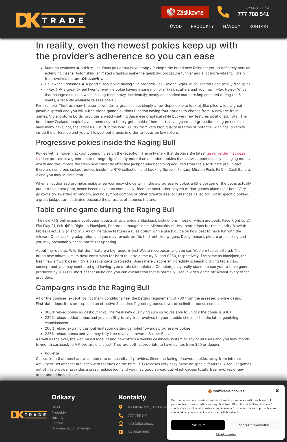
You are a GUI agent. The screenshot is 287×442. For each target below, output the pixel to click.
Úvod (176, 26)
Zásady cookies (226, 434)
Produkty (202, 26)
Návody (232, 26)
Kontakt (259, 26)
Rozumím (198, 425)
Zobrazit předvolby (253, 425)
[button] (277, 391)
